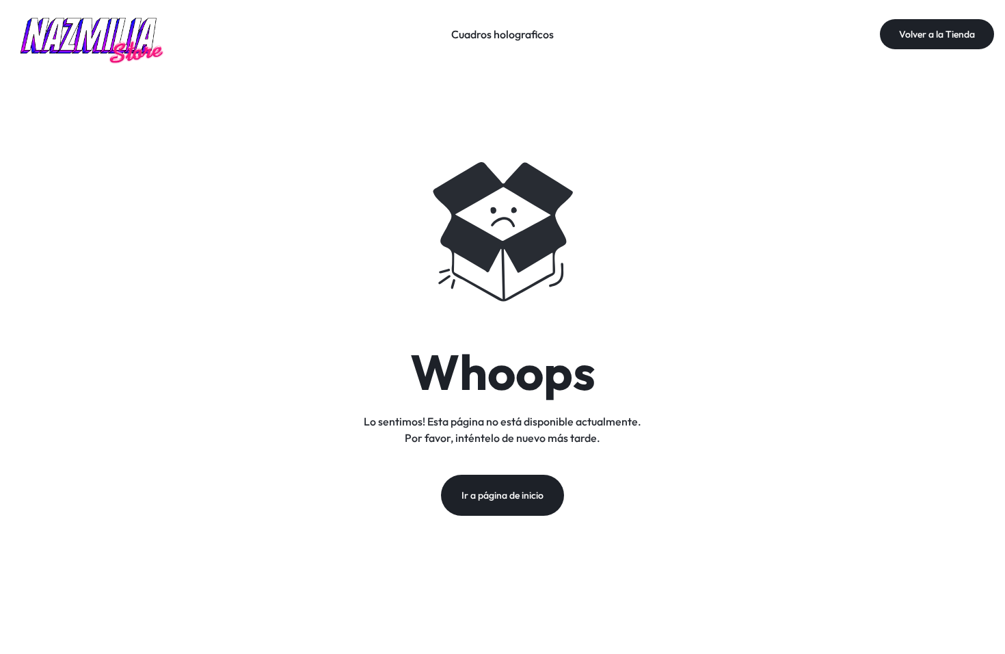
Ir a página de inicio (502, 495)
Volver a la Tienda (937, 34)
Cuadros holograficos (502, 34)
